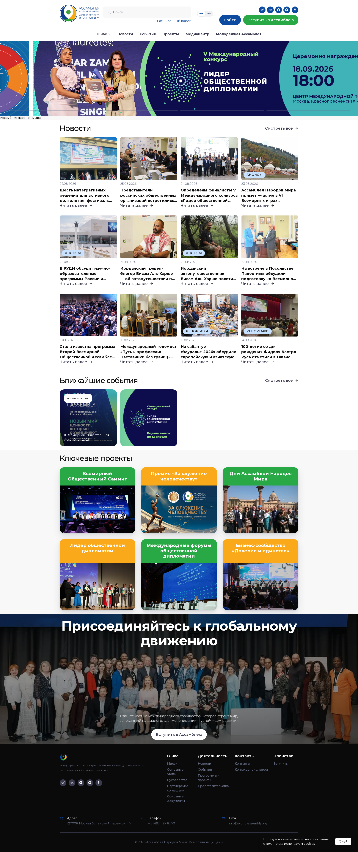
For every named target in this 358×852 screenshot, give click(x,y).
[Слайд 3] (222, 110)
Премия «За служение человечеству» (179, 476)
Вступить (281, 763)
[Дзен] (278, 10)
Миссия (173, 763)
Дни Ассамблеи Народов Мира (261, 476)
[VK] (270, 10)
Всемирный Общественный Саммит (97, 476)
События (205, 769)
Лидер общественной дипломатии (97, 548)
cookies (309, 843)
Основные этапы (175, 772)
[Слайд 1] (49, 110)
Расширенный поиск (174, 21)
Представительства (213, 786)
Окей (343, 841)
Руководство (177, 780)
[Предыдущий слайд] (45, 78)
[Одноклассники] (295, 10)
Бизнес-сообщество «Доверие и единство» (260, 548)
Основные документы (176, 799)
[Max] (286, 10)
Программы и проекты (209, 778)
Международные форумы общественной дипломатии (179, 551)
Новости (204, 763)
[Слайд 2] (136, 110)
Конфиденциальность (251, 769)
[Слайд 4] (308, 110)
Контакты (242, 763)
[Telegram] (262, 10)
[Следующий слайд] (313, 78)
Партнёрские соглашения (177, 788)
